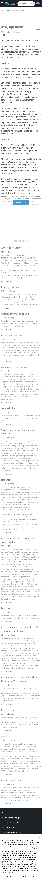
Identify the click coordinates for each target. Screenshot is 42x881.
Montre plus (21, 203)
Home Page (5, 10)
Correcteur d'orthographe (11, 822)
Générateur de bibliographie (11, 818)
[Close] (39, 837)
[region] (21, 857)
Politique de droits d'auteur (11, 832)
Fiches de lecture (8, 827)
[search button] (33, 3)
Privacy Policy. (8, 872)
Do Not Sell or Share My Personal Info (21, 877)
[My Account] (38, 3)
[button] (3, 3)
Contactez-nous (8, 813)
